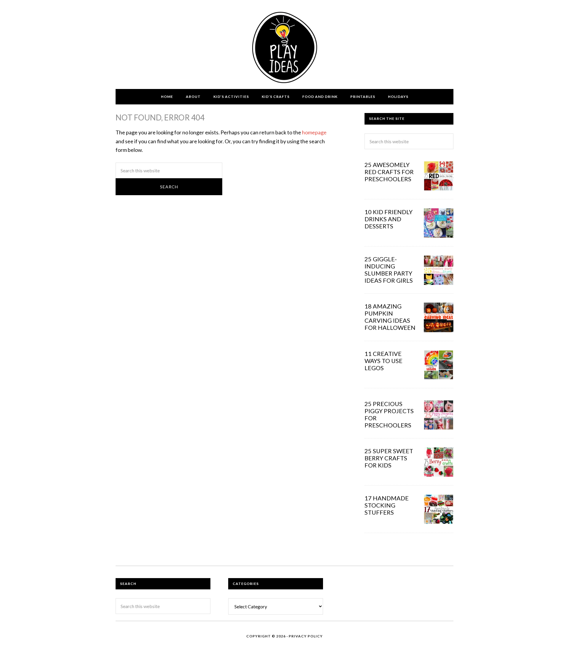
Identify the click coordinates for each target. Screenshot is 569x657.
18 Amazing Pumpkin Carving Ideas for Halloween (390, 317)
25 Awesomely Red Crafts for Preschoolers (389, 171)
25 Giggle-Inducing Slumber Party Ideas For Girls (389, 269)
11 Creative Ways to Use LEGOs (383, 360)
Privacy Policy (306, 636)
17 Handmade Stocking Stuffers (387, 505)
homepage (314, 132)
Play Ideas (284, 47)
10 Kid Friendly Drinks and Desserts (389, 219)
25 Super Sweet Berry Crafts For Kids (389, 458)
